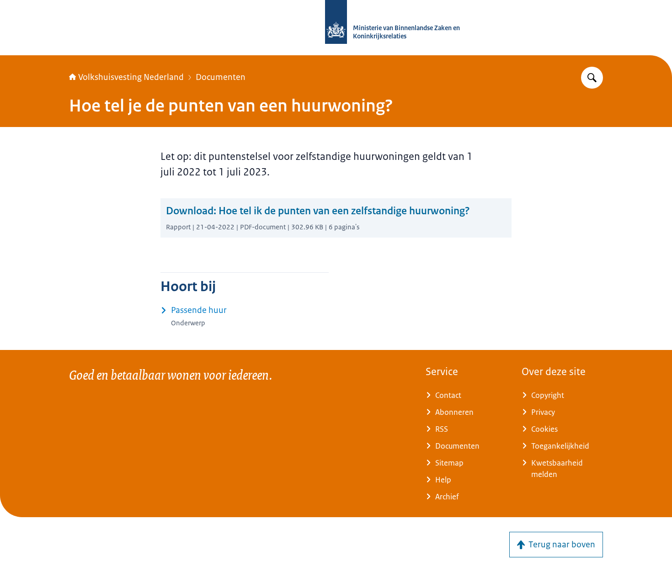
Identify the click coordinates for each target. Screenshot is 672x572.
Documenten (220, 77)
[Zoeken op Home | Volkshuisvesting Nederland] (592, 78)
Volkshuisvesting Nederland (131, 77)
